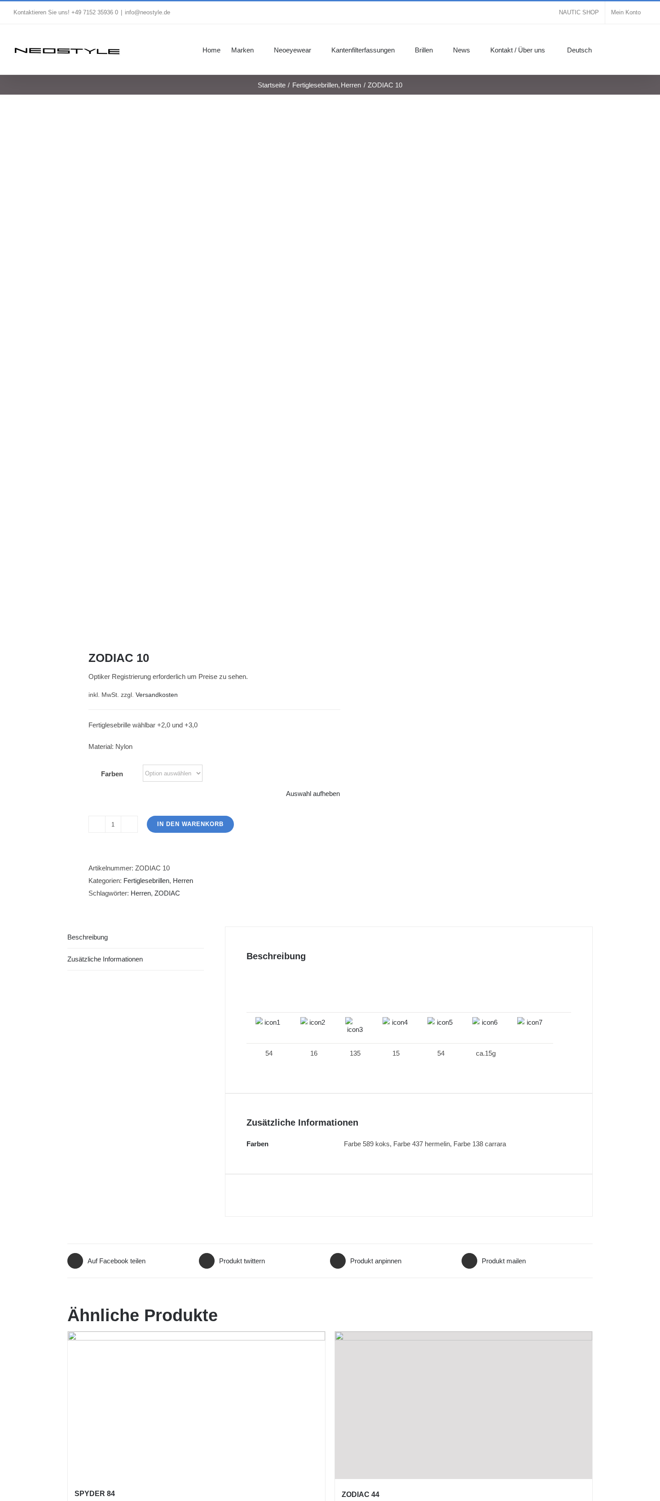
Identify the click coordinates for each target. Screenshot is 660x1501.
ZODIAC (167, 893)
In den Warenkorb (190, 824)
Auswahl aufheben (313, 793)
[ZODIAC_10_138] (193, 372)
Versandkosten (157, 695)
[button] (633, 49)
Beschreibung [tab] (87, 937)
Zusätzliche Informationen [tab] (105, 959)
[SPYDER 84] (196, 1404)
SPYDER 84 (95, 1493)
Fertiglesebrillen (146, 880)
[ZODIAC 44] (463, 1405)
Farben (112, 774)
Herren (183, 880)
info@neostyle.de (147, 12)
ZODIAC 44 (360, 1494)
